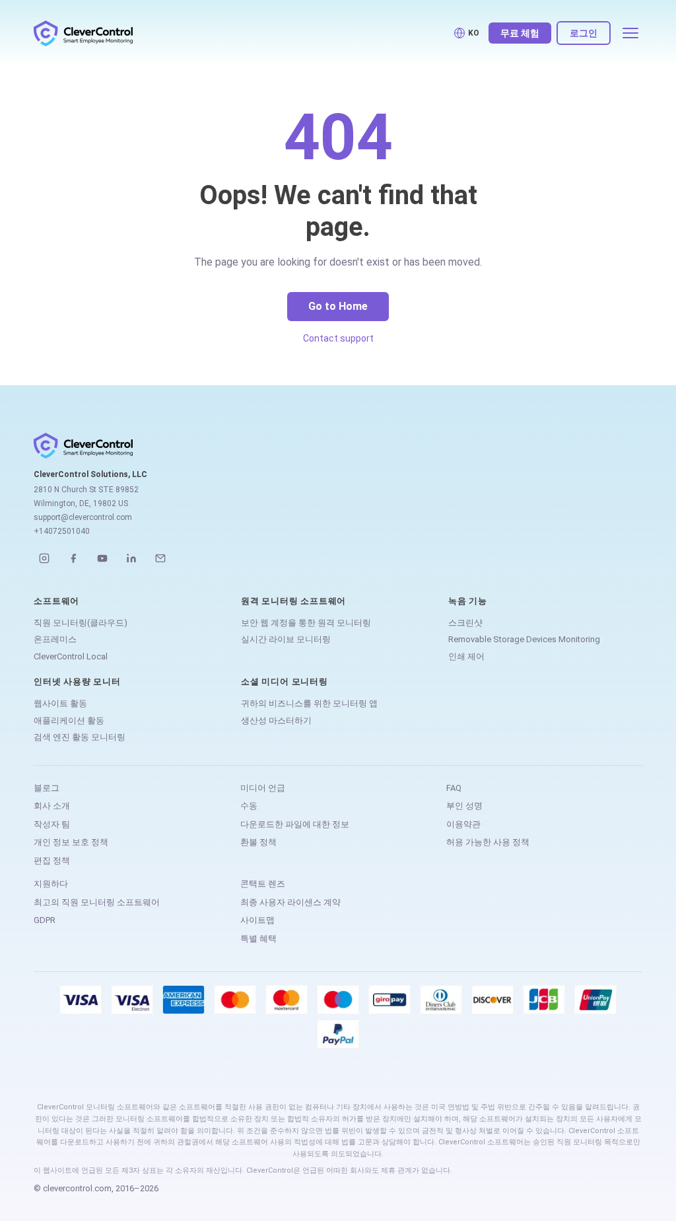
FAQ (453, 788)
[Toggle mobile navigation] (630, 33)
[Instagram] (44, 558)
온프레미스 (55, 639)
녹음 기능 (467, 601)
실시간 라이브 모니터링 (286, 639)
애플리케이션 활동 (69, 720)
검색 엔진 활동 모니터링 (79, 737)
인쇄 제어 (466, 656)
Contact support (338, 338)
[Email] (160, 558)
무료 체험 (519, 33)
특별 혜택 (258, 939)
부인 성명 (464, 806)
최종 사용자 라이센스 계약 (290, 902)
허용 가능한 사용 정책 (487, 842)
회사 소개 (52, 806)
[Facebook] (73, 558)
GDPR (44, 920)
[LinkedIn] (131, 558)
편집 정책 (52, 861)
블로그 (46, 788)
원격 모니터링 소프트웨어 (293, 601)
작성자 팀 (52, 824)
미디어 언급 (262, 788)
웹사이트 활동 (60, 703)
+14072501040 (62, 531)
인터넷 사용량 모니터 (77, 681)
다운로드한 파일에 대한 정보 (294, 824)
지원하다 (51, 884)
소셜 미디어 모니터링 (284, 681)
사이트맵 (257, 920)
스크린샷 (465, 623)
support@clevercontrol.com (83, 517)
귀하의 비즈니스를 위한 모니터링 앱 (309, 703)
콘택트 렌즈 (262, 884)
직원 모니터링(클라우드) (80, 623)
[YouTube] (102, 558)
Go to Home (338, 306)
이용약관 (463, 824)
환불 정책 (258, 842)
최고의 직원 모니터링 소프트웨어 (97, 902)
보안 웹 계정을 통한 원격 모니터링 (306, 623)
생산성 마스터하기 (276, 720)
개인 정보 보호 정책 (71, 842)
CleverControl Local (71, 656)
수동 (248, 806)
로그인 (583, 33)
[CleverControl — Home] (83, 33)
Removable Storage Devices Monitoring (524, 639)
